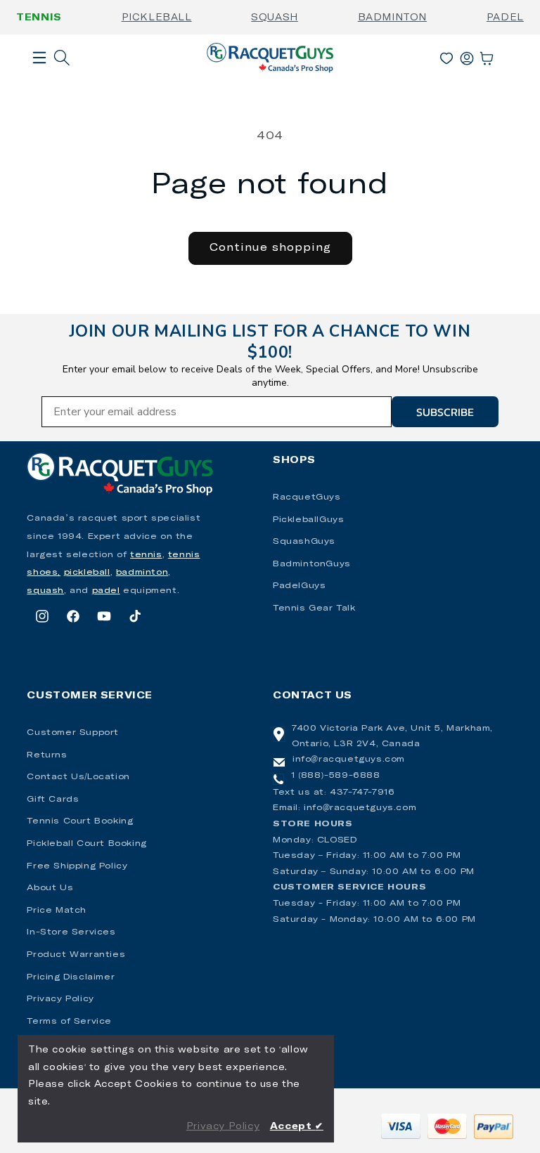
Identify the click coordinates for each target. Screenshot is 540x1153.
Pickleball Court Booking (86, 844)
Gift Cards (53, 799)
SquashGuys (304, 542)
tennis (146, 555)
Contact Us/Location (78, 777)
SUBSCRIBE (445, 411)
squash (45, 591)
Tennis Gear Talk (314, 608)
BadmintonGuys (312, 564)
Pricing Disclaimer (71, 977)
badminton (142, 572)
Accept (296, 1126)
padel (106, 591)
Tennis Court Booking (80, 821)
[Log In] (467, 55)
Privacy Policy (60, 999)
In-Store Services (71, 932)
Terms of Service (69, 1021)
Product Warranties (76, 955)
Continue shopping (270, 247)
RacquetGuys (307, 497)
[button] (39, 80)
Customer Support (73, 733)
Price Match (56, 910)
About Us (50, 888)
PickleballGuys (308, 520)
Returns (47, 755)
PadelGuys (299, 586)
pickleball (87, 572)
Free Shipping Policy (77, 866)
